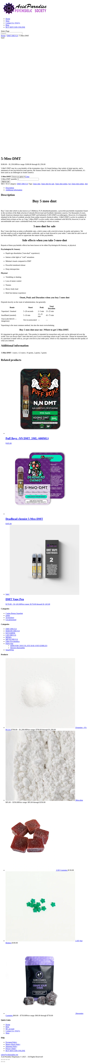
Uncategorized (11, 620)
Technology (10, 618)
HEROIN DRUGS (13, 631)
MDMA (9, 637)
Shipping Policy (11, 1046)
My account (10, 1029)
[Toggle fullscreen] (4, 1059)
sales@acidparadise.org (9, 1055)
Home (8, 19)
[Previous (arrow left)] (2, 1061)
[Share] (6, 1059)
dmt (86, 184)
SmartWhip (10, 650)
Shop (7, 21)
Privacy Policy (11, 1049)
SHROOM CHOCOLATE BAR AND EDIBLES (28, 646)
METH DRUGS (12, 639)
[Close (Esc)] (9, 1059)
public (8, 615)
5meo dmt (36, 184)
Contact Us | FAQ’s (13, 23)
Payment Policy (11, 1042)
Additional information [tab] (14, 190)
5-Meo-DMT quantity (9, 179)
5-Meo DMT (6, 177)
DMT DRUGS (12, 36)
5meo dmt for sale (47, 184)
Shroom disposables (17, 648)
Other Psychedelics (13, 641)
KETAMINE (10, 633)
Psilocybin (9, 644)
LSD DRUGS (11, 635)
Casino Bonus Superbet (14, 613)
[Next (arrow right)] (4, 1061)
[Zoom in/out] (2, 1059)
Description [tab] (10, 188)
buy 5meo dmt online (76, 184)
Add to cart (5, 181)
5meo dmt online (61, 184)
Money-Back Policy (13, 1044)
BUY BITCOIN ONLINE (15, 27)
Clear (27, 177)
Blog (7, 25)
